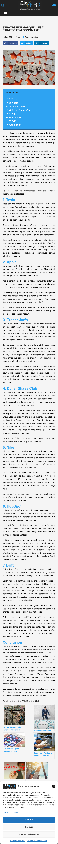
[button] (54, 786)
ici (28, 185)
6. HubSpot (15, 117)
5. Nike (13, 113)
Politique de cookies (17, 840)
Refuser (29, 827)
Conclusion (15, 125)
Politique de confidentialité (37, 840)
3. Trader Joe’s (17, 106)
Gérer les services (11, 812)
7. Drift (12, 121)
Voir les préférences (29, 834)
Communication (31, 37)
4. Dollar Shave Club (20, 110)
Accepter (29, 819)
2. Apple (13, 102)
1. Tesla (13, 99)
